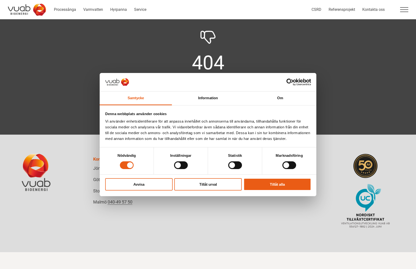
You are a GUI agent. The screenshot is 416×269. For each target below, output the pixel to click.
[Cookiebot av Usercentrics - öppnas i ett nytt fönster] (290, 82)
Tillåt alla (277, 184)
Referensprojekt (342, 9)
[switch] (181, 165)
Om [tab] (280, 98)
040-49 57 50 (120, 201)
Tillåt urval (208, 184)
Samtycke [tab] (136, 98)
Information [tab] (208, 98)
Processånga (65, 9)
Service (140, 9)
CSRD (316, 9)
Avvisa (138, 184)
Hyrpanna (118, 9)
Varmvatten (93, 9)
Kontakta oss (373, 9)
